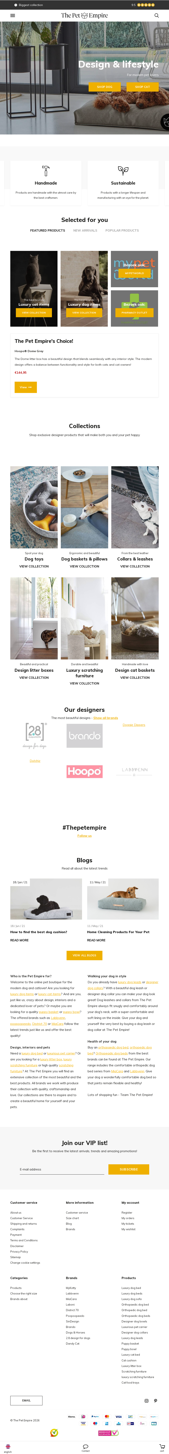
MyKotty (71, 1288)
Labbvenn (58, 1018)
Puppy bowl (129, 1349)
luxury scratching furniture (138, 1377)
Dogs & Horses (75, 1332)
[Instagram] (146, 1400)
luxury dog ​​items (22, 994)
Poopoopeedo (75, 1315)
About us (15, 1212)
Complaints (17, 1229)
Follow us (84, 836)
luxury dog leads (129, 982)
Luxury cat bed (131, 1354)
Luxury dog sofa (132, 1299)
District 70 (39, 1024)
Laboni (70, 1304)
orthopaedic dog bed (113, 1047)
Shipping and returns (23, 1223)
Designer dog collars (135, 1332)
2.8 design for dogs (78, 1338)
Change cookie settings (25, 1262)
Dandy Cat (72, 1343)
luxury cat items (49, 994)
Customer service (77, 1212)
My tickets (128, 1223)
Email (26, 1400)
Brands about (18, 1299)
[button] (13, 16)
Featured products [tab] (47, 230)
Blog (69, 1223)
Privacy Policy (19, 1251)
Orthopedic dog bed (134, 1310)
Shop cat (142, 86)
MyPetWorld (134, 273)
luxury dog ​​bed (32, 1053)
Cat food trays (130, 1382)
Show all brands (105, 718)
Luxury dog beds (132, 1293)
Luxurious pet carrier (134, 1327)
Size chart (72, 1218)
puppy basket (49, 1012)
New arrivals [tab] (85, 230)
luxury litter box (51, 1059)
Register (127, 1212)
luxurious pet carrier (61, 1053)
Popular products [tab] (122, 230)
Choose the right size (23, 1293)
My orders (128, 1218)
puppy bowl (71, 1012)
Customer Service (21, 1218)
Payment (16, 1234)
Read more (19, 940)
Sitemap (15, 1257)
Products (16, 1288)
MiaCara (57, 1024)
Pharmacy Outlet (134, 312)
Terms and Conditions (24, 1240)
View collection (34, 312)
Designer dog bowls (134, 1321)
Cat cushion (129, 1360)
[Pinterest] (155, 1400)
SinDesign (72, 1321)
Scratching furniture (134, 1371)
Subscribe (129, 1169)
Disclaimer (17, 1246)
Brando (70, 1327)
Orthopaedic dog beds (136, 1315)
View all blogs (84, 955)
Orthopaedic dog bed (135, 1304)
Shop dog (104, 86)
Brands (70, 1229)
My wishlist (128, 1229)
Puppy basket (130, 1343)
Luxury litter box (131, 1366)
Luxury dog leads (132, 1338)
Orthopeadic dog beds (112, 1053)
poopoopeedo (20, 1024)
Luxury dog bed (131, 1288)
